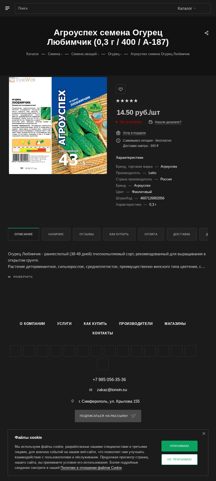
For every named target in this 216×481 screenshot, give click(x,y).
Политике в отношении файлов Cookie (91, 468)
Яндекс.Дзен (150, 351)
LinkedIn (103, 364)
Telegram (69, 351)
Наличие (56, 234)
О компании (32, 324)
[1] (117, 101)
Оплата (151, 234)
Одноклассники (96, 351)
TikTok (163, 351)
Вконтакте (15, 351)
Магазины (175, 324)
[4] (131, 101)
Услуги (64, 324)
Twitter (42, 351)
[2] (122, 101)
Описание (23, 234)
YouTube (83, 351)
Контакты (102, 333)
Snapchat (190, 351)
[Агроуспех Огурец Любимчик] (58, 125)
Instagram (56, 351)
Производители (136, 324)
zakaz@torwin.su (112, 389)
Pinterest (177, 351)
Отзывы (87, 234)
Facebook (29, 351)
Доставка (181, 234)
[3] (126, 101)
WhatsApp (136, 351)
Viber (123, 351)
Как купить (119, 234)
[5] (135, 101)
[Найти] (204, 8)
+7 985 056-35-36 (109, 380)
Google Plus (109, 351)
